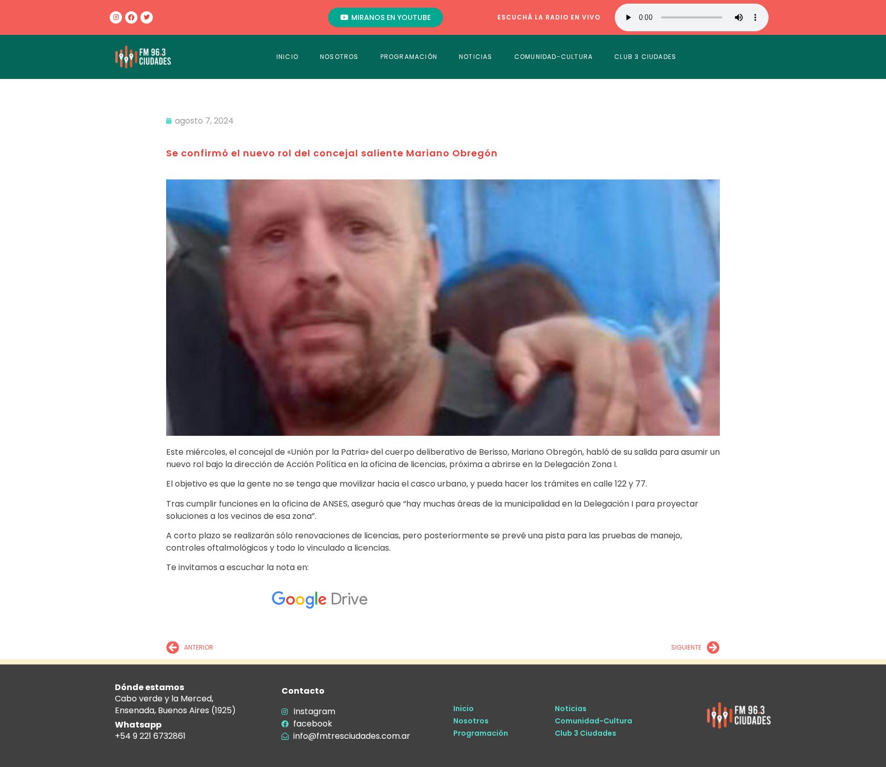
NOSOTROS (339, 56)
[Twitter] (146, 17)
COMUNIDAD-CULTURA (553, 56)
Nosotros (471, 721)
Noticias (571, 708)
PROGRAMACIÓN (408, 56)
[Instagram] (116, 17)
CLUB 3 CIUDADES (645, 56)
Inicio (463, 708)
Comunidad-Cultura (593, 721)
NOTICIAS (476, 56)
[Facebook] (131, 17)
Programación (480, 733)
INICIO (287, 56)
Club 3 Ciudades (585, 733)
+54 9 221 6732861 (150, 736)
